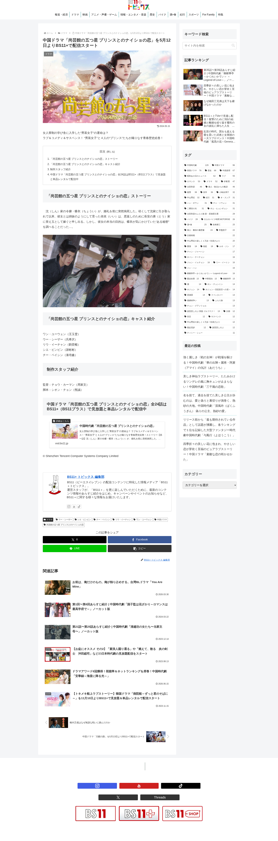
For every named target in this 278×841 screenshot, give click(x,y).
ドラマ (49, 519)
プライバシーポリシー (127, 766)
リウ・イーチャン (123, 519)
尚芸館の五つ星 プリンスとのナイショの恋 (65, 525)
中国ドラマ (162, 519)
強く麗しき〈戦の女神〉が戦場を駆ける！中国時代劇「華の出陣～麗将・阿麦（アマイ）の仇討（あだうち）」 (209, 362)
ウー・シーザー (65, 519)
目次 (102, 151)
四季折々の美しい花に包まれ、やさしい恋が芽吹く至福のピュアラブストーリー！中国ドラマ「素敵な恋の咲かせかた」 (209, 451)
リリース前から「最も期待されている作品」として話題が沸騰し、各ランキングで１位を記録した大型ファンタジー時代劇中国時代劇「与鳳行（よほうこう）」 (209, 427)
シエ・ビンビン (84, 519)
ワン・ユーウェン (144, 519)
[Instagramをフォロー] (69, 506)
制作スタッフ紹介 (60, 169)
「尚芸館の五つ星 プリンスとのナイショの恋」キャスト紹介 (85, 164)
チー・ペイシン (103, 519)
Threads (160, 797)
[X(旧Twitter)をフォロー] (118, 797)
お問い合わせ (156, 766)
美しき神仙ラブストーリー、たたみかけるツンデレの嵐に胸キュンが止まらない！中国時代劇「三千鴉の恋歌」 (209, 381)
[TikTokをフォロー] (79, 506)
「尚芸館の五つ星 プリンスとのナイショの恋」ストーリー (84, 158)
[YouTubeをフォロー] (74, 506)
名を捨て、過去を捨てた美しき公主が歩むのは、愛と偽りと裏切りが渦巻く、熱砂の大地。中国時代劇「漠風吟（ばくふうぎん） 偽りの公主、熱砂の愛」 (209, 403)
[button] (139, 548)
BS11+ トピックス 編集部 (85, 477)
